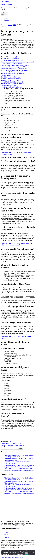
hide (16, 57)
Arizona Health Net (6, 4)
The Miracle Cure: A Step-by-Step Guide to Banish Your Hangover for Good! (19, 456)
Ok (27, 554)
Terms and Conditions (7, 557)
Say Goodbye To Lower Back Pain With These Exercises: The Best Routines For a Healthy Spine (19, 469)
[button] (1, 549)
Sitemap (6, 537)
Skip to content (5, 1)
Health (6, 18)
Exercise (6, 20)
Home (10, 25)
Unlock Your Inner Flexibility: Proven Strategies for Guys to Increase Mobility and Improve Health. (19, 466)
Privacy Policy (19, 557)
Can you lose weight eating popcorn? (13, 445)
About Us (7, 532)
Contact (6, 534)
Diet (5, 21)
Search (20, 448)
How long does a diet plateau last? (12, 443)
